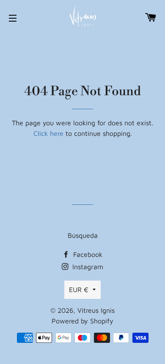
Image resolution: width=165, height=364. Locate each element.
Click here (48, 133)
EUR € (78, 289)
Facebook (86, 254)
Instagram (86, 266)
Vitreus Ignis (96, 310)
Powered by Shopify (82, 321)
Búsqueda (83, 235)
